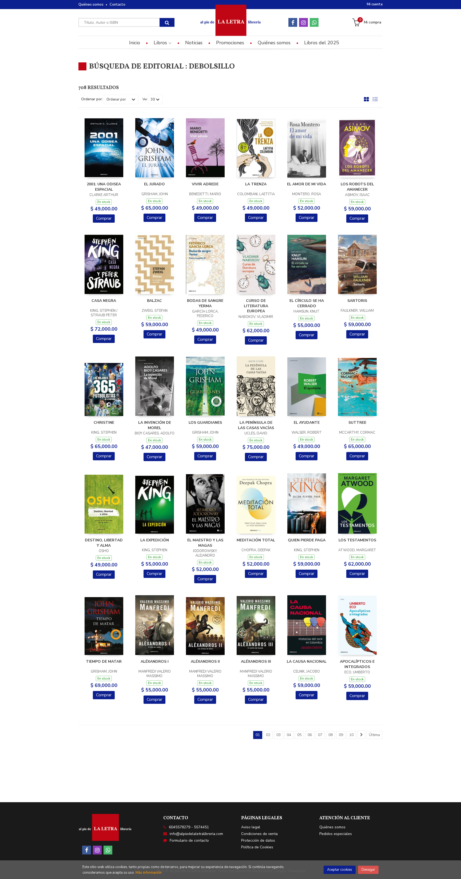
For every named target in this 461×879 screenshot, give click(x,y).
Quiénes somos (91, 4)
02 (268, 734)
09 (341, 734)
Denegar (368, 869)
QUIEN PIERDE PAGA (306, 540)
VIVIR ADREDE (205, 184)
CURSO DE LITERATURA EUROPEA (256, 306)
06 (310, 734)
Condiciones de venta (259, 833)
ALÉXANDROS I (155, 661)
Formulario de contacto (189, 840)
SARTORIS (357, 300)
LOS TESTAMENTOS (357, 540)
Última (374, 734)
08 (330, 734)
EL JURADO (154, 184)
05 (299, 734)
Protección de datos (258, 840)
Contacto (117, 4)
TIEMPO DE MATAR (104, 661)
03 (278, 734)
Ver (144, 99)
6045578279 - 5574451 (189, 827)
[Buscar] (167, 22)
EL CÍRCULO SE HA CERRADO (306, 303)
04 (289, 734)
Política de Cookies (257, 847)
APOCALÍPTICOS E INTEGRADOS (357, 664)
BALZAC (154, 300)
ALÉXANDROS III (256, 661)
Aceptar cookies (339, 869)
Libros (161, 42)
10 (351, 734)
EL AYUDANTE (307, 422)
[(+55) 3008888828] (314, 22)
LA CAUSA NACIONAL (307, 661)
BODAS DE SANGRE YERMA (205, 303)
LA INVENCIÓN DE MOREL (154, 425)
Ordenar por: (92, 99)
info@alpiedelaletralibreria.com (196, 833)
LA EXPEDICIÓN (154, 540)
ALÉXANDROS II (205, 661)
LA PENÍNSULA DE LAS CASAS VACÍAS (256, 425)
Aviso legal (250, 827)
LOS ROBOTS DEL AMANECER (357, 187)
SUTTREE (357, 422)
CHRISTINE (104, 422)
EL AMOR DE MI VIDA (306, 184)
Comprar (104, 218)
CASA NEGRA (104, 300)
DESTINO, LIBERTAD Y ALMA (104, 543)
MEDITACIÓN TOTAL (256, 540)
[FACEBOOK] (292, 22)
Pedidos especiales (335, 833)
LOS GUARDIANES (205, 422)
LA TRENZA (256, 184)
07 (320, 734)
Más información (149, 872)
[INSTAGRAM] (303, 22)
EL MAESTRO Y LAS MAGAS (205, 543)
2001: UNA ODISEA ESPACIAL (104, 187)
